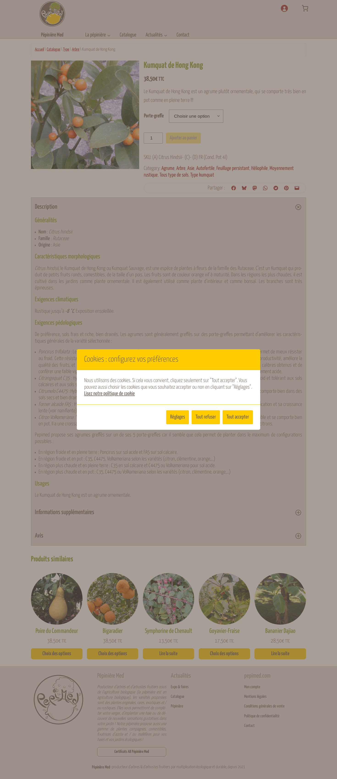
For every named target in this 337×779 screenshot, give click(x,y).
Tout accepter (238, 417)
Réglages (177, 417)
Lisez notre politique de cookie (109, 393)
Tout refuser (206, 417)
